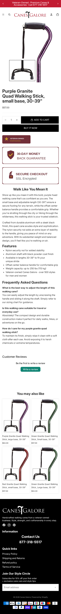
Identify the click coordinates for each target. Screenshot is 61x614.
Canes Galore (25, 597)
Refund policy (9, 562)
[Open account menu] (51, 14)
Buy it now (30, 128)
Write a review (30, 369)
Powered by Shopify (40, 597)
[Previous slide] (3, 4)
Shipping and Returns (13, 558)
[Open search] (9, 14)
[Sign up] (55, 587)
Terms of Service (11, 566)
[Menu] (3, 14)
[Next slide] (58, 4)
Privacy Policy (9, 553)
